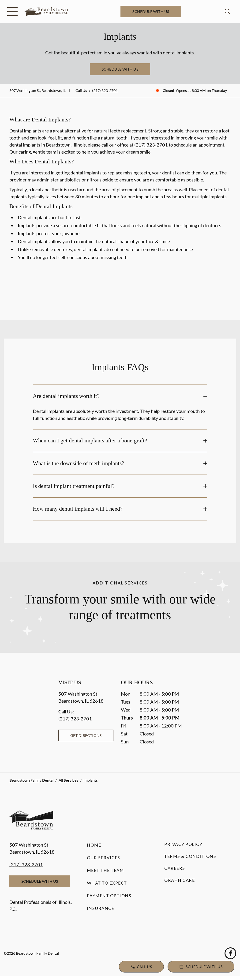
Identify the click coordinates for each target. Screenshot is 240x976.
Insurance (100, 908)
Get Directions (86, 735)
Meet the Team (105, 870)
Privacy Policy (183, 844)
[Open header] (12, 11)
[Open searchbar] (227, 11)
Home (94, 845)
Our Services (103, 857)
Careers (174, 868)
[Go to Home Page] (46, 11)
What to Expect (107, 883)
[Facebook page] (230, 953)
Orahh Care (179, 880)
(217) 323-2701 (105, 90)
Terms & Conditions (190, 856)
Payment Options (109, 895)
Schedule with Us (150, 11)
